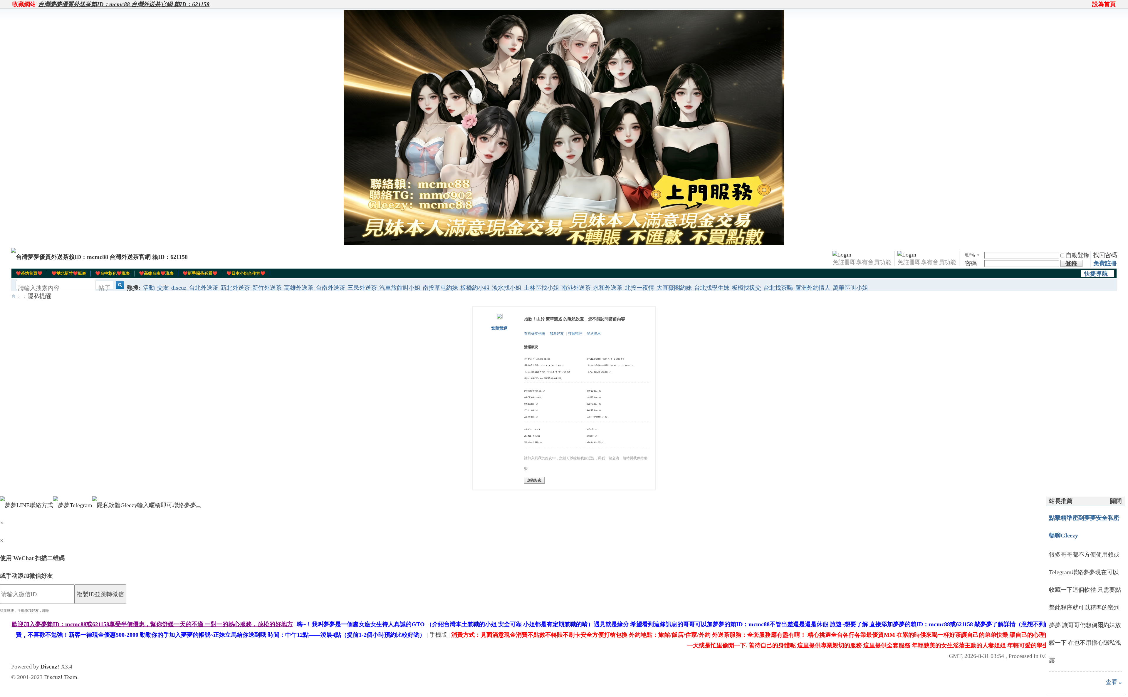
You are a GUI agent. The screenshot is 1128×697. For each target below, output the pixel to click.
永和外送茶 (607, 287)
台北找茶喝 (778, 287)
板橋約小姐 (475, 287)
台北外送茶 (203, 287)
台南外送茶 (330, 287)
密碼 (971, 263)
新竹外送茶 (267, 287)
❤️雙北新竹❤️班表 (68, 273)
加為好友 (557, 333)
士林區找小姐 (541, 287)
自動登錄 (1077, 255)
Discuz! (50, 666)
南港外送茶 (576, 287)
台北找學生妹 (711, 287)
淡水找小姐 (506, 287)
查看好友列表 (534, 333)
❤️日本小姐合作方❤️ (245, 273)
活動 (149, 287)
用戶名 (970, 255)
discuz (179, 287)
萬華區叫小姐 (850, 287)
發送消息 (594, 333)
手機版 (438, 634)
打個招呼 (575, 333)
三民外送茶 (362, 287)
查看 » (1114, 682)
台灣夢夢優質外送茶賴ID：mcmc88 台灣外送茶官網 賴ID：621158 (123, 4)
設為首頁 (1104, 4)
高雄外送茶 (298, 287)
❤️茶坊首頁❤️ (29, 273)
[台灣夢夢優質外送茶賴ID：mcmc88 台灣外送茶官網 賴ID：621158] (99, 257)
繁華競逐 (499, 328)
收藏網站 (24, 4)
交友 (163, 287)
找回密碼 (1105, 255)
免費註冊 (1105, 263)
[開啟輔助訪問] (1089, 4)
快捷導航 (1096, 273)
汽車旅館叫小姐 (399, 287)
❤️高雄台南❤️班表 (156, 273)
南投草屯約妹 (440, 287)
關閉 (1116, 501)
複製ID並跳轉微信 (100, 594)
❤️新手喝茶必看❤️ (200, 273)
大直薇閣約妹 (674, 287)
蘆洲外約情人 (812, 287)
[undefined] (198, 507)
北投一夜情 (639, 287)
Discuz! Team (60, 677)
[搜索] (119, 288)
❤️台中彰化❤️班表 (112, 273)
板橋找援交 (746, 287)
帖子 (104, 288)
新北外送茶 (235, 287)
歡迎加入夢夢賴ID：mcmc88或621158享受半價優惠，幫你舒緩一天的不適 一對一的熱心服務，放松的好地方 (152, 624)
